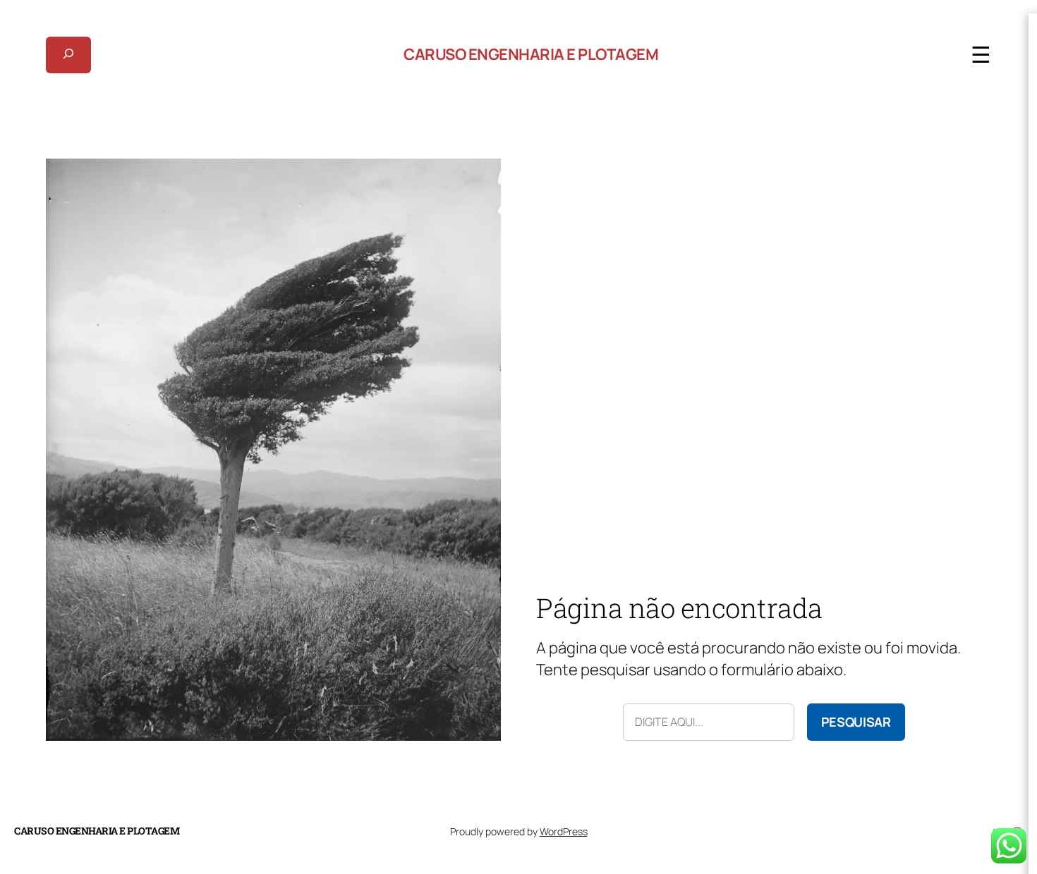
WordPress (564, 831)
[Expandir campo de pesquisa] (68, 55)
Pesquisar (856, 721)
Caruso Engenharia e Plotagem (531, 54)
